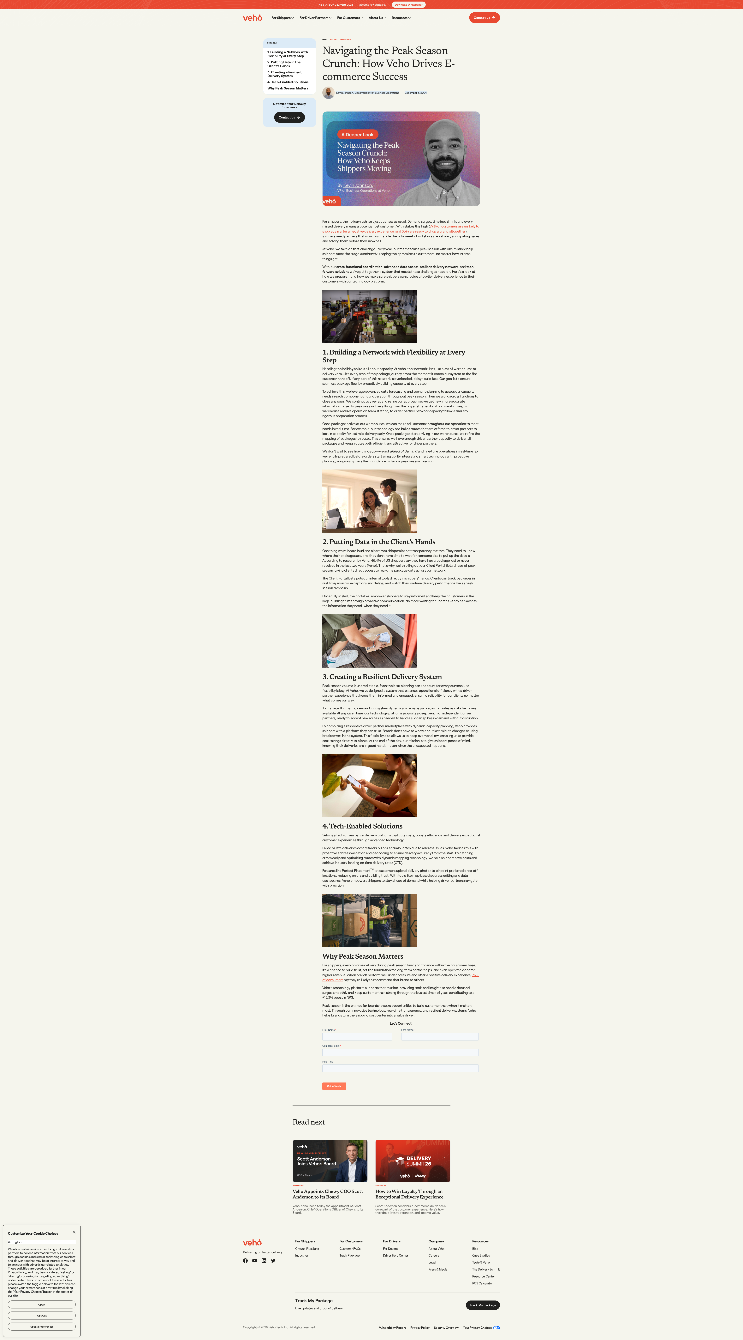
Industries (301, 1255)
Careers (434, 1255)
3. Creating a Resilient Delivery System (284, 74)
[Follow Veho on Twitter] (273, 1260)
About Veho (436, 1248)
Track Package (350, 1255)
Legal (432, 1262)
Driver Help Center (395, 1255)
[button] (282, 17)
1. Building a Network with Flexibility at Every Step (287, 54)
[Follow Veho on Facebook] (245, 1260)
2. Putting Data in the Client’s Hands (283, 64)
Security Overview (446, 1327)
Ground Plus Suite (307, 1248)
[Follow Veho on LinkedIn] (264, 1260)
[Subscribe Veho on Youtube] (254, 1260)
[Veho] (252, 1242)
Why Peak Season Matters (287, 88)
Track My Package (483, 1305)
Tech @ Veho (481, 1262)
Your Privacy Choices (477, 1327)
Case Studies (481, 1255)
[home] (252, 17)
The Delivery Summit (486, 1269)
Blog (324, 39)
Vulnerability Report (392, 1327)
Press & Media (438, 1269)
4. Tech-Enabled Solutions (287, 82)
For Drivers (390, 1248)
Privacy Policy (419, 1327)
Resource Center (483, 1276)
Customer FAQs (350, 1248)
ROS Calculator (482, 1283)
